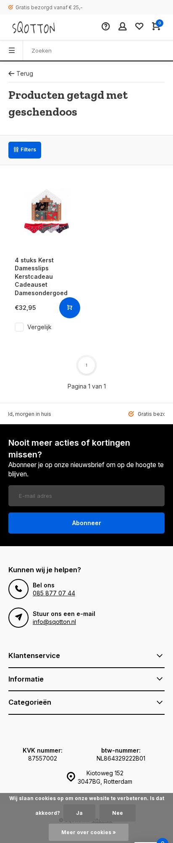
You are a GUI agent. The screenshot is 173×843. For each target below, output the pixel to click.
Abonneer (86, 522)
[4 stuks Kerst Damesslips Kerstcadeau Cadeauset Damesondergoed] (46, 212)
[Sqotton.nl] (33, 27)
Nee (117, 813)
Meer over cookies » (88, 832)
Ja (79, 813)
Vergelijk (39, 326)
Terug (24, 73)
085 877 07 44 (54, 593)
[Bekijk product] (69, 307)
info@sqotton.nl (54, 621)
